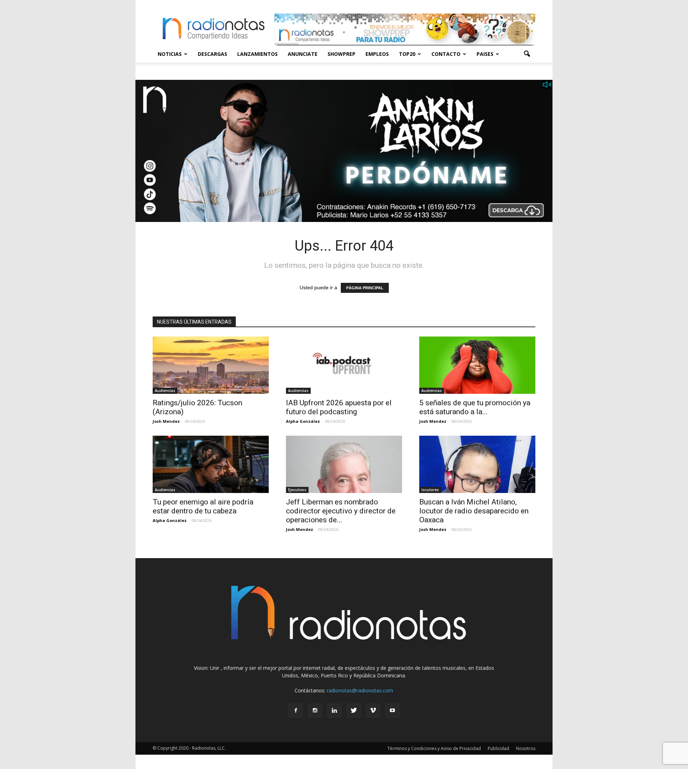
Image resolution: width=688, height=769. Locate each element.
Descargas (212, 53)
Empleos (377, 53)
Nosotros (525, 748)
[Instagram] (315, 710)
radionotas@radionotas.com (360, 690)
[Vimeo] (373, 710)
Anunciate (302, 53)
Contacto (445, 53)
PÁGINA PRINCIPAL (364, 288)
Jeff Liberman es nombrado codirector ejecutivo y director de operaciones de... (341, 511)
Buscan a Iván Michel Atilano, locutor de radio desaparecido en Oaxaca (474, 511)
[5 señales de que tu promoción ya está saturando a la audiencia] (477, 365)
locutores (430, 489)
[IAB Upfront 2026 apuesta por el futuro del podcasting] (344, 365)
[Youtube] (392, 710)
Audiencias (165, 390)
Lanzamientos (257, 53)
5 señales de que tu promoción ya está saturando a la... (474, 407)
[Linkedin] (334, 710)
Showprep (341, 53)
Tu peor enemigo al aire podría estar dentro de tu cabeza (203, 506)
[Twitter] (354, 710)
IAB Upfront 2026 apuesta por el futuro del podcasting (339, 407)
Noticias (170, 53)
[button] (526, 54)
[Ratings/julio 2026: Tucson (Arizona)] (211, 365)
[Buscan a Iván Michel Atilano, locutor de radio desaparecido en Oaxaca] (477, 464)
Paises (485, 53)
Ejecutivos (297, 489)
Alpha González (303, 421)
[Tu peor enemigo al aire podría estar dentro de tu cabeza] (211, 464)
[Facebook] (295, 710)
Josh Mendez (166, 421)
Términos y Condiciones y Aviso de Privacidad (434, 748)
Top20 (407, 53)
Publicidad (498, 748)
